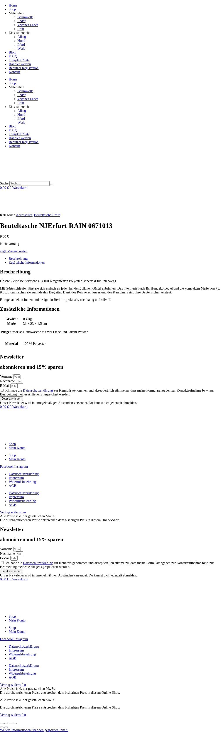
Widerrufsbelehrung (22, 482)
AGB (12, 485)
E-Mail (5, 385)
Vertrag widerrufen (13, 715)
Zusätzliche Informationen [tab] (27, 262)
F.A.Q (13, 56)
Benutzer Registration (24, 68)
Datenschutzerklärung (38, 390)
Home (13, 5)
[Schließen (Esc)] (15, 723)
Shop (12, 9)
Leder (21, 21)
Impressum (16, 478)
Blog (12, 52)
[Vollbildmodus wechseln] (6, 723)
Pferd (21, 44)
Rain (20, 29)
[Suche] (52, 184)
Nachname (8, 381)
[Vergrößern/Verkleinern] (1, 723)
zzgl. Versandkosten (13, 251)
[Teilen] (10, 723)
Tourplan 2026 (19, 60)
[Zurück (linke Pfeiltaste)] (1, 727)
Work (21, 48)
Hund (21, 40)
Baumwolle (25, 17)
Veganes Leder (27, 25)
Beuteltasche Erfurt (47, 215)
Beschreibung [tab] (18, 258)
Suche (4, 183)
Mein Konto (17, 448)
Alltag (21, 37)
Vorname (6, 376)
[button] (34, 730)
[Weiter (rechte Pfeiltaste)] (6, 727)
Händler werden (20, 64)
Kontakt (14, 72)
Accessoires (24, 215)
